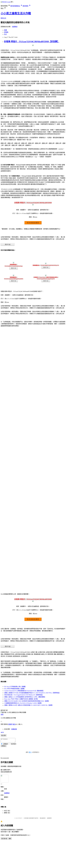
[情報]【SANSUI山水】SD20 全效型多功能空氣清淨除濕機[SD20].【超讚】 (27, 701)
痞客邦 (10, 724)
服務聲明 (49, 818)
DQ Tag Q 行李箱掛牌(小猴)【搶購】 (15, 686)
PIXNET (20, 818)
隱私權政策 (42, 818)
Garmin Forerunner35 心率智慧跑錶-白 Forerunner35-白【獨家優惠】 (24, 690)
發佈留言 (3, 746)
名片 (5, 34)
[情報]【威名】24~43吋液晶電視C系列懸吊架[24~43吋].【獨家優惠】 (25, 697)
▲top (2, 732)
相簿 (5, 30)
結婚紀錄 (14, 729)
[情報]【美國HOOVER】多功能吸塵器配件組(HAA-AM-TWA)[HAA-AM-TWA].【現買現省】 (32, 693)
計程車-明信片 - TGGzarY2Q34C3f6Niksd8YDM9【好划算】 (31, 41)
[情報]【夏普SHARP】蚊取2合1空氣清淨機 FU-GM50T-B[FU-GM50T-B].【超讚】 (28, 705)
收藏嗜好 (15, 26)
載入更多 (3, 735)
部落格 (6, 32)
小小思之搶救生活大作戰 (16, 13)
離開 (10, 838)
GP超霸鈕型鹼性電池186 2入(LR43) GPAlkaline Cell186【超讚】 (23, 703)
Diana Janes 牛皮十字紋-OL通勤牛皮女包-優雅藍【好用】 (21, 699)
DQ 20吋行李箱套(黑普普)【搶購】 (14, 688)
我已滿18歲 (4, 838)
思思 (2, 714)
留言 (14, 724)
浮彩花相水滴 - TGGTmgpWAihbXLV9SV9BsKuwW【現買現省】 (23, 695)
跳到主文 (3, 18)
